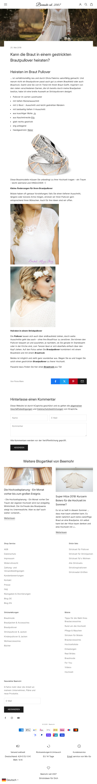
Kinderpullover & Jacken (15, 636)
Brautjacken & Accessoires (16, 622)
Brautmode (9, 618)
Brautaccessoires (73, 640)
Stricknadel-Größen (78, 572)
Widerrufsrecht (11, 563)
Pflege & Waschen (73, 630)
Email (69, 756)
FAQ (6, 589)
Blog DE (8, 598)
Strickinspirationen (78, 567)
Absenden (19, 447)
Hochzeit (69, 672)
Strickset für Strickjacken (81, 554)
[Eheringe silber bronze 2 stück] (48, 155)
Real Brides (70, 653)
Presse (7, 584)
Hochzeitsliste (71, 644)
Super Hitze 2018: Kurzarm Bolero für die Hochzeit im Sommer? (71, 500)
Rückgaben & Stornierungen (17, 594)
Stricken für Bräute (74, 635)
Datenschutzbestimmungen (50, 409)
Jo (34, 113)
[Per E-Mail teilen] (82, 381)
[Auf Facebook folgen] (5, 718)
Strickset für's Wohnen (79, 558)
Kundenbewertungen (14, 575)
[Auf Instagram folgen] (12, 718)
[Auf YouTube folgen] (18, 718)
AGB (6, 549)
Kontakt (7, 580)
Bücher (7, 645)
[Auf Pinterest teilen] (73, 381)
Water (30, 130)
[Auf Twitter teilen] (64, 381)
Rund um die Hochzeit (75, 626)
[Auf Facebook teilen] (55, 381)
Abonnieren (14, 709)
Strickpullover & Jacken (15, 632)
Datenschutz (10, 554)
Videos (68, 667)
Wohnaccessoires (12, 641)
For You (68, 662)
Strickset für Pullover (79, 549)
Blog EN (8, 603)
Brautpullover (10, 627)
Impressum (9, 558)
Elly (33, 117)
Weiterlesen (9, 518)
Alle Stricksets (75, 563)
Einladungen (70, 649)
